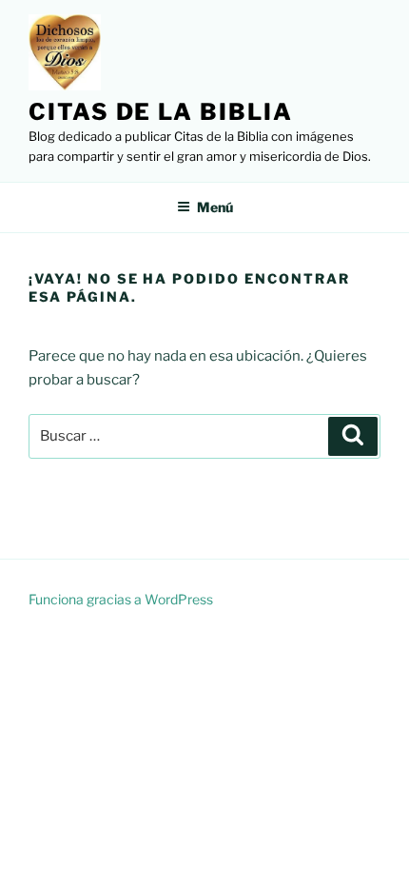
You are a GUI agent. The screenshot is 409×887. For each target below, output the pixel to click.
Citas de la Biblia (161, 112)
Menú (215, 207)
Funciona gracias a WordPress (121, 599)
